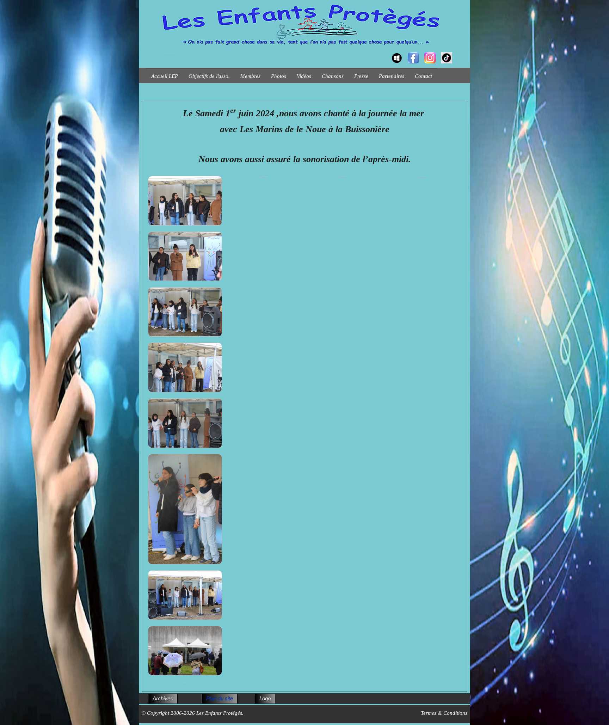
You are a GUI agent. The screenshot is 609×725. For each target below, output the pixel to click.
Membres (250, 76)
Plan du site (219, 698)
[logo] (148, 51)
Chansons (333, 76)
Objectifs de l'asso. (209, 76)
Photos (278, 76)
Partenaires (391, 76)
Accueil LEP (164, 76)
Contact (423, 76)
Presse (361, 76)
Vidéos (304, 76)
